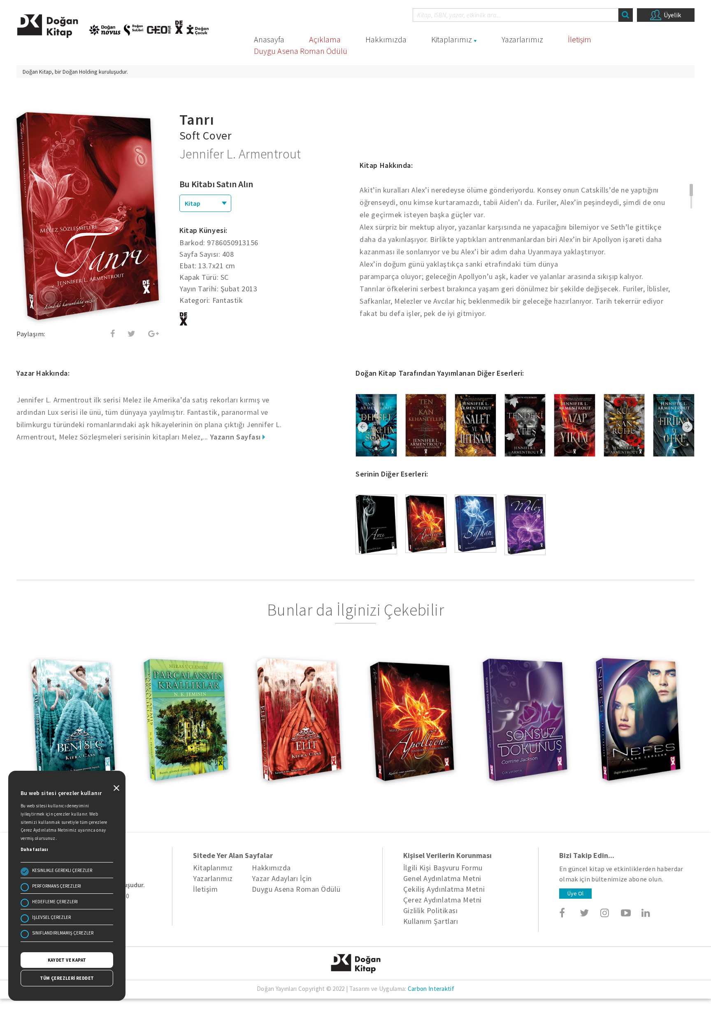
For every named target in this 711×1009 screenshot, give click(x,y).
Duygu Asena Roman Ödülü (300, 51)
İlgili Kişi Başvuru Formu (443, 867)
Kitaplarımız (451, 39)
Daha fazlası (34, 849)
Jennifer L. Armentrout (240, 154)
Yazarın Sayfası (236, 437)
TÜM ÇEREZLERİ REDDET (67, 978)
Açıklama (325, 39)
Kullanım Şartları (430, 921)
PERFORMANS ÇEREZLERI (56, 886)
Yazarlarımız (522, 39)
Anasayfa (269, 39)
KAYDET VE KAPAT (67, 960)
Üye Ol (575, 893)
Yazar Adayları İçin (281, 878)
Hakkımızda (386, 39)
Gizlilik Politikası (430, 910)
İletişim (579, 39)
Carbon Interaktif (431, 989)
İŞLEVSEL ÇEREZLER (51, 917)
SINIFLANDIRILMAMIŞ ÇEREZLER (62, 933)
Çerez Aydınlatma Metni (442, 899)
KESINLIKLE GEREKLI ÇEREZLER (62, 870)
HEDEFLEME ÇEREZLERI (55, 901)
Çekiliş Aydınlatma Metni (444, 889)
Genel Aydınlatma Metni (442, 878)
